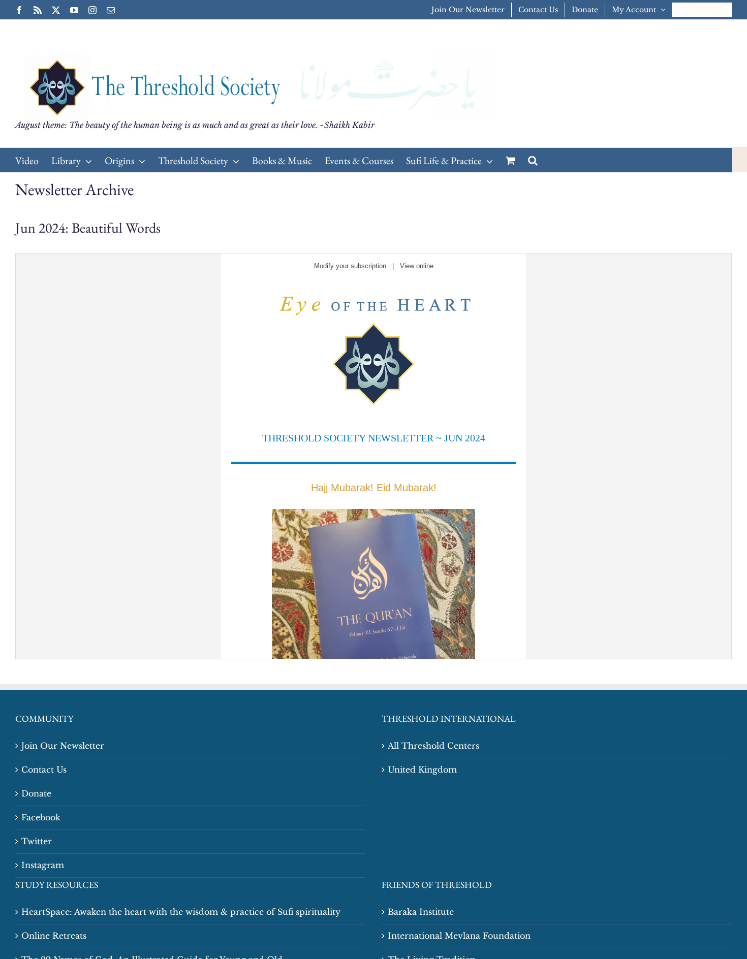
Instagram (42, 865)
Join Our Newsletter (62, 746)
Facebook (40, 817)
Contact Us (44, 769)
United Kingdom (422, 769)
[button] (533, 160)
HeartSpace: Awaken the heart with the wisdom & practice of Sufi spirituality (180, 912)
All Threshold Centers (433, 746)
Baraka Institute (421, 912)
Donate (36, 793)
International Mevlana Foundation (459, 936)
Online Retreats (53, 936)
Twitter (36, 841)
